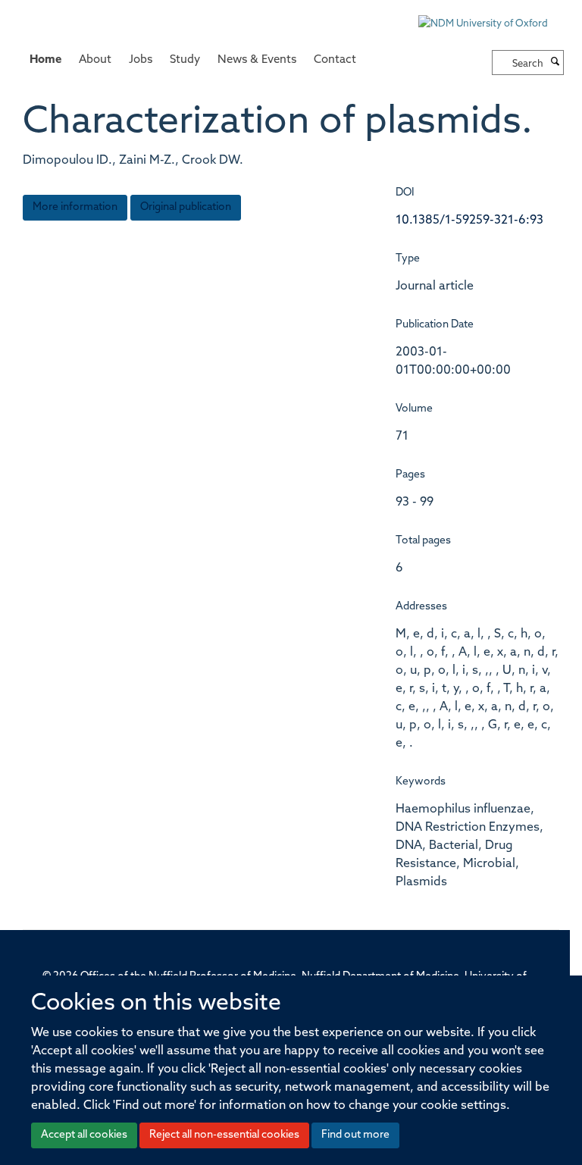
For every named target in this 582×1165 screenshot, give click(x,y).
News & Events (256, 60)
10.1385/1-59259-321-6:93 (469, 221)
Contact (335, 60)
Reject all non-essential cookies (224, 1135)
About (95, 60)
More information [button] (75, 207)
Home (45, 60)
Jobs (140, 60)
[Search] (555, 63)
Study (185, 60)
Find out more (355, 1135)
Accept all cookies (84, 1135)
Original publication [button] (185, 207)
